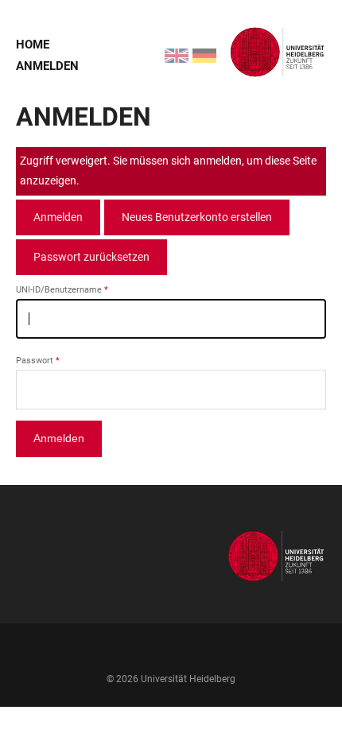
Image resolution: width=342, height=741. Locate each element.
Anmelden (47, 66)
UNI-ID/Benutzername (59, 290)
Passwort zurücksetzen (91, 256)
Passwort (34, 360)
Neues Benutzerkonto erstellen (197, 217)
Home (32, 44)
